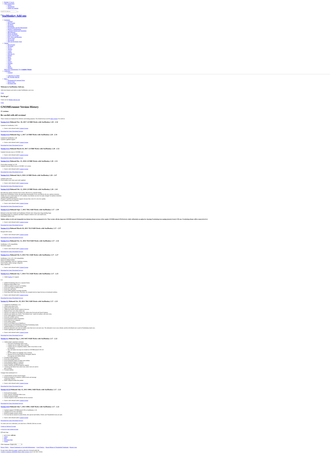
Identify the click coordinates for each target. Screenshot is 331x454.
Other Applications (9, 3)
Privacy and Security (13, 35)
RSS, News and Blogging (15, 37)
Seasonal (10, 63)
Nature (9, 58)
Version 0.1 (5, 338)
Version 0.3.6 (5, 210)
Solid (9, 65)
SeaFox (10, 277)
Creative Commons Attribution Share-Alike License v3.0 (16, 452)
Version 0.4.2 (5, 161)
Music (9, 57)
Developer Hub (12, 83)
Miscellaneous (11, 32)
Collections (7, 71)
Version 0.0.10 (6, 389)
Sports (9, 66)
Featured (10, 21)
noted (15, 450)
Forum (6, 441)
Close (2, 93)
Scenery (10, 62)
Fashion (10, 52)
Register (6, 2)
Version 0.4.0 (5, 189)
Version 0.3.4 (5, 228)
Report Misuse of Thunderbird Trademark (57, 447)
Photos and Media (12, 34)
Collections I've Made (13, 75)
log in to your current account (10, 429)
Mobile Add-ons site (14, 99)
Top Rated (10, 24)
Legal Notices (40, 447)
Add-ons (21, 15)
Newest (10, 48)
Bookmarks (11, 26)
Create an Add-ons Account (8, 426)
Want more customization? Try (18, 69)
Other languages (5, 444)
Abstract (10, 49)
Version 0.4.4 (5, 135)
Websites (10, 68)
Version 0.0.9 (5, 407)
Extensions (7, 20)
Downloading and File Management (17, 27)
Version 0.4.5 (5, 122)
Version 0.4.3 (5, 149)
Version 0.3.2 (5, 255)
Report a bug (73, 447)
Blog (5, 438)
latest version (53, 118)
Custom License (23, 128)
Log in (12, 2)
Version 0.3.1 (5, 274)
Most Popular (11, 23)
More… (6, 79)
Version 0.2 (5, 301)
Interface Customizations (14, 29)
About (6, 436)
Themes (6, 43)
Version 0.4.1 (5, 175)
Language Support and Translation (17, 31)
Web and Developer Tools (15, 41)
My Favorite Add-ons (13, 77)
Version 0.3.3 (5, 241)
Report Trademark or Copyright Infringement (22, 447)
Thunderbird (11, 6)
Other (9, 60)
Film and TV (11, 54)
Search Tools (11, 38)
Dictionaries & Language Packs (16, 80)
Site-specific (11, 40)
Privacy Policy (5, 447)
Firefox (10, 5)
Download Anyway (17, 131)
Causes (9, 51)
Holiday (10, 55)
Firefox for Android (13, 8)
